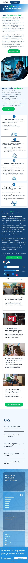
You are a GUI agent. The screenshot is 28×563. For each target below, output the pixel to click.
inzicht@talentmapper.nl (10, 477)
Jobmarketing (18, 238)
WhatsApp (8, 536)
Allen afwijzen (7, 558)
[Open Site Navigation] (24, 2)
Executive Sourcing (9, 497)
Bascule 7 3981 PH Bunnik (11, 480)
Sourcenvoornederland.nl (10, 517)
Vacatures (7, 503)
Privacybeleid (9, 554)
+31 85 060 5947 (9, 479)
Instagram (8, 540)
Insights (7, 505)
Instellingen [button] (14, 561)
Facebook (8, 542)
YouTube (8, 544)
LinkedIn (8, 538)
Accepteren (20, 558)
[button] (14, 257)
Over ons (7, 507)
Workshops (7, 501)
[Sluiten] (26, 548)
